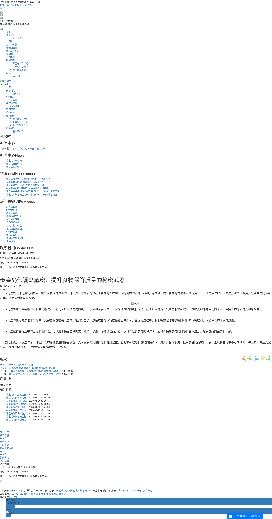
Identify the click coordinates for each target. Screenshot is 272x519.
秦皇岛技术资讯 (20, 69)
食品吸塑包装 (13, 50)
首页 (8, 31)
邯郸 (33, 493)
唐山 (21, 493)
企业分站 (4, 4)
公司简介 (17, 38)
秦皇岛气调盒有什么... (17, 410)
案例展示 (10, 53)
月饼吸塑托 (11, 44)
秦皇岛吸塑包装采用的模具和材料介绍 (25, 184)
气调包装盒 (11, 231)
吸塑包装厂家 (84, 490)
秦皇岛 (27, 493)
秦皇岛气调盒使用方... (17, 419)
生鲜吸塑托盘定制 (15, 238)
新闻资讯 (10, 60)
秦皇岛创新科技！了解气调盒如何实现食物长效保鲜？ (35, 370)
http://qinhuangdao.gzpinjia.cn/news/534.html (33, 367)
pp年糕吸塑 (12, 209)
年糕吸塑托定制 (14, 228)
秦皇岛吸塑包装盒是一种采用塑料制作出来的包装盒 (31, 194)
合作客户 (10, 57)
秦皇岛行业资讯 (20, 66)
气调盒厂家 (5, 364)
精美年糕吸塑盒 (14, 225)
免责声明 (147, 490)
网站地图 (15, 4)
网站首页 (4, 432)
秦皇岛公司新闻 (20, 63)
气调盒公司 (16, 364)
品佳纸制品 (18, 75)
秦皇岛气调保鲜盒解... (17, 400)
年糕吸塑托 (11, 47)
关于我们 (10, 35)
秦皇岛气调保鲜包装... (17, 413)
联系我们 (10, 72)
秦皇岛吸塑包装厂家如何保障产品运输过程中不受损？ (35, 373)
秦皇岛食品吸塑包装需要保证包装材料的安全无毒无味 (32, 191)
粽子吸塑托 (11, 212)
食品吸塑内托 (13, 222)
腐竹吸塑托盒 (13, 206)
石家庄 (15, 493)
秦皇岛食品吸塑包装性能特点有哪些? (24, 181)
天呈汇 (15, 496)
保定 (43, 493)
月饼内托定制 (13, 219)
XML (30, 4)
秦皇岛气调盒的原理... (17, 403)
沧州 (61, 493)
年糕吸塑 (10, 241)
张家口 (49, 493)
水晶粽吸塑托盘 (14, 215)
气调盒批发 (27, 364)
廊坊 (66, 493)
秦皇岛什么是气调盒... (17, 394)
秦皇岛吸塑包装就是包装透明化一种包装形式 (28, 178)
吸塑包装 (59, 490)
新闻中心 (23, 148)
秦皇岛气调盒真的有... (17, 397)
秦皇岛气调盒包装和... (17, 407)
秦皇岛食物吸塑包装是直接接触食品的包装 (27, 188)
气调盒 (9, 41)
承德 (56, 493)
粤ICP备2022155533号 (130, 490)
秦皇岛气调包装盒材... (17, 416)
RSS (23, 4)
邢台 (38, 493)
